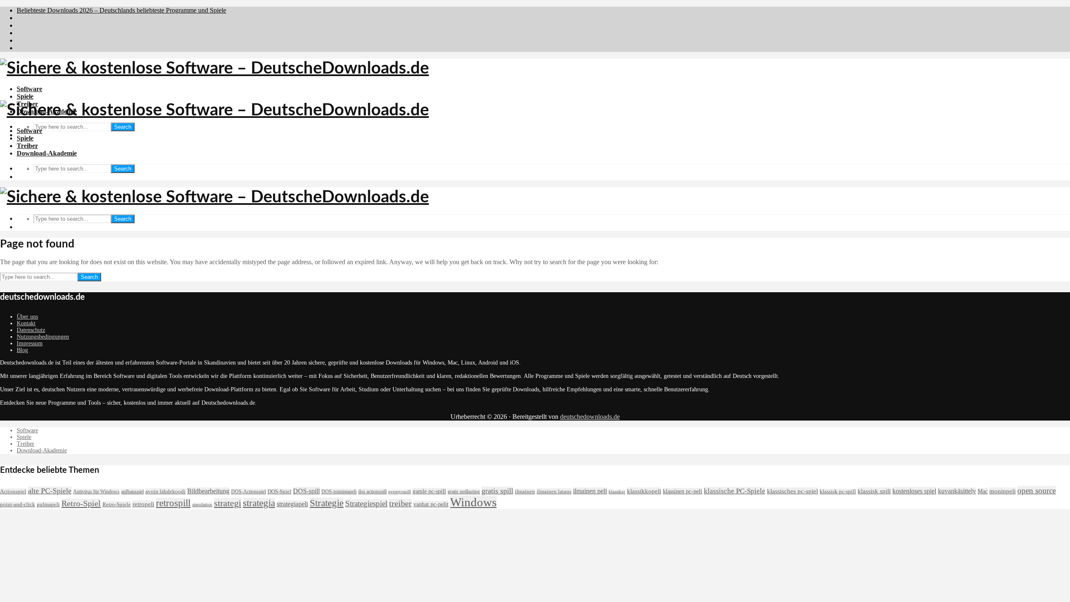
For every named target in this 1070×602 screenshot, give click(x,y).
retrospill (173, 503)
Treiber (27, 145)
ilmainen (525, 492)
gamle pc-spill (429, 491)
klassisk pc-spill (838, 492)
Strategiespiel (366, 503)
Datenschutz (31, 330)
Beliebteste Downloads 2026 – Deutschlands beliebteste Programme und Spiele (121, 10)
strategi (227, 503)
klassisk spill (874, 491)
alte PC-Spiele (49, 491)
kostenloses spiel (914, 491)
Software (29, 88)
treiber (400, 503)
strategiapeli (292, 504)
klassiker (617, 492)
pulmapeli (48, 505)
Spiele (25, 96)
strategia (259, 503)
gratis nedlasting (464, 492)
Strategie (327, 502)
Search (122, 127)
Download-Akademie (47, 153)
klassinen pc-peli (682, 491)
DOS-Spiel (279, 492)
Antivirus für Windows (96, 492)
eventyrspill (399, 492)
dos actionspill (372, 492)
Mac (983, 491)
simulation (202, 505)
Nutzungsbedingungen (43, 337)
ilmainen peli (590, 491)
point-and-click (17, 505)
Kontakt (26, 323)
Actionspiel (13, 491)
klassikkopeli (644, 491)
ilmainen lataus (554, 491)
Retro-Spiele (116, 504)
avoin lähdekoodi (165, 491)
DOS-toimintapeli (339, 492)
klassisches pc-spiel (792, 491)
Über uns (27, 317)
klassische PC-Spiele (734, 491)
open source (1036, 490)
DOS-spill (306, 491)
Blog (22, 350)
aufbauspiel (132, 492)
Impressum (30, 343)
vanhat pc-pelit (430, 504)
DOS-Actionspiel (248, 492)
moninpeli (1002, 491)
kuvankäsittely (957, 491)
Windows (473, 502)
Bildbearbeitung (208, 491)
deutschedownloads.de (590, 416)
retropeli (143, 504)
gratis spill (497, 491)
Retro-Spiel (81, 503)
